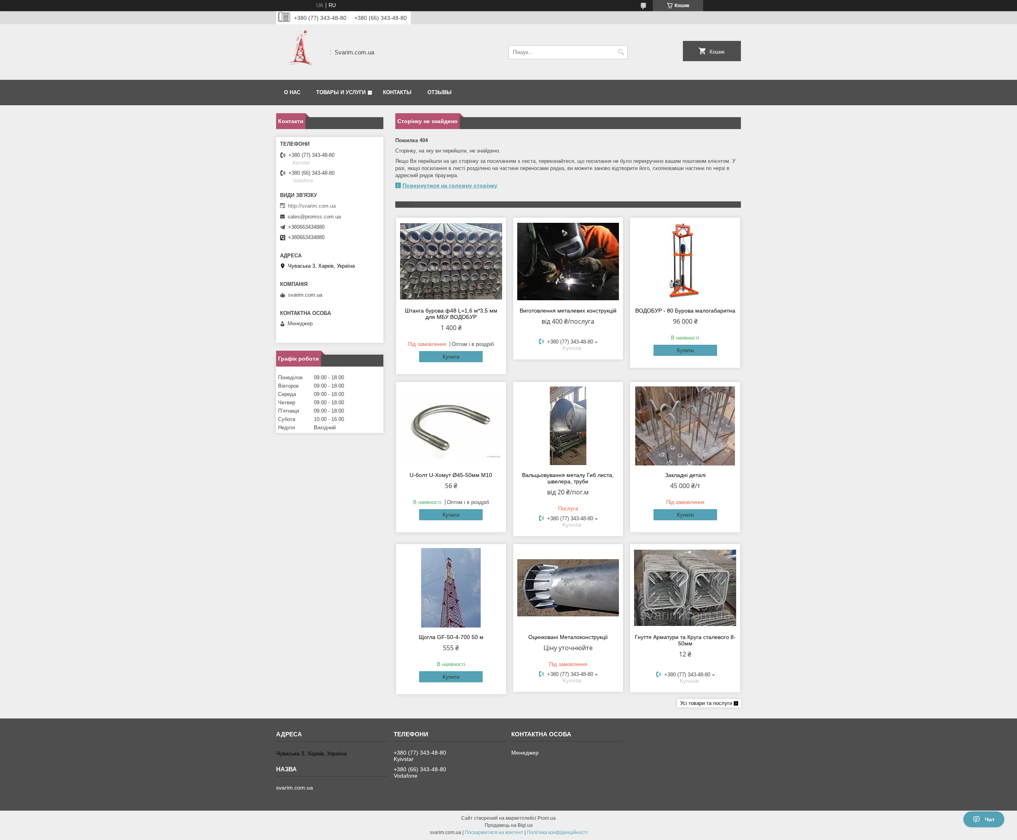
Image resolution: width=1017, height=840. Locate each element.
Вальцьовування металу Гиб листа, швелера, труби (568, 478)
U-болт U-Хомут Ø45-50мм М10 (451, 475)
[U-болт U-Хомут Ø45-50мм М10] (451, 425)
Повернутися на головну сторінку (449, 185)
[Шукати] (621, 52)
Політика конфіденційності (557, 832)
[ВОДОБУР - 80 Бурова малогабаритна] (685, 261)
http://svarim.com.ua (312, 206)
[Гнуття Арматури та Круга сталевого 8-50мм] (685, 588)
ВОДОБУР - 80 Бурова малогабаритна (685, 310)
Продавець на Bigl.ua (509, 825)
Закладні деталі (685, 475)
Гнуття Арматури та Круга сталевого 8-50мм (685, 640)
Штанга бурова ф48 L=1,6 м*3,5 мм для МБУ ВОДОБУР (451, 313)
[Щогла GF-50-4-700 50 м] (451, 588)
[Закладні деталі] (685, 425)
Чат (990, 819)
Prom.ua (547, 818)
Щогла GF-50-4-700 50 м (451, 637)
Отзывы (439, 92)
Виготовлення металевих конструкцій (568, 310)
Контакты (397, 92)
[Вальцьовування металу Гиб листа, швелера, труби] (568, 425)
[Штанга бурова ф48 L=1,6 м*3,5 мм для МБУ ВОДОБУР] (451, 261)
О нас (292, 92)
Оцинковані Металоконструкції (568, 637)
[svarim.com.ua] (300, 52)
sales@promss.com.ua (314, 217)
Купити (451, 357)
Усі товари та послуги (706, 703)
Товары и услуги (340, 92)
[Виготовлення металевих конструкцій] (568, 261)
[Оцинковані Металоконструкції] (568, 588)
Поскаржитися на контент (494, 832)
